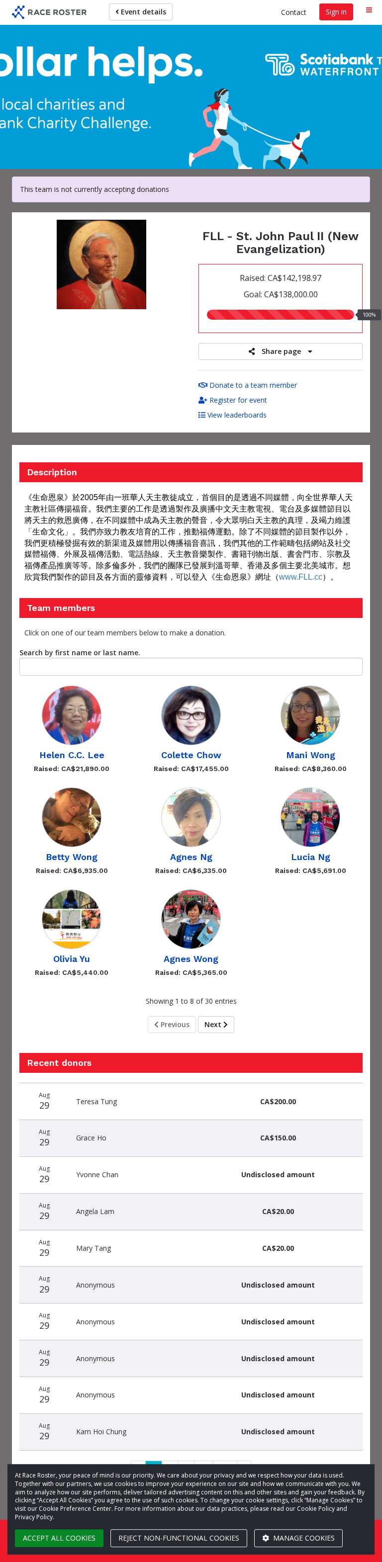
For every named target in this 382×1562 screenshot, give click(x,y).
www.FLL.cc (300, 577)
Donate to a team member (252, 385)
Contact (293, 12)
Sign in (336, 11)
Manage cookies (303, 1538)
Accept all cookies (59, 1538)
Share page (281, 351)
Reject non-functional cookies (178, 1538)
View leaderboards (236, 415)
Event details (142, 11)
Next (213, 1024)
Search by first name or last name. (79, 652)
